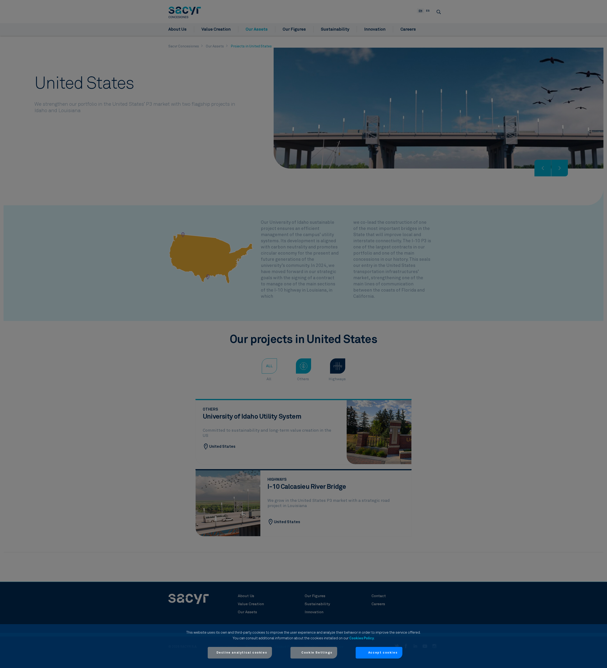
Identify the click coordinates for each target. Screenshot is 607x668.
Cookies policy (361, 638)
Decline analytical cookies (241, 652)
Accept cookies (382, 652)
